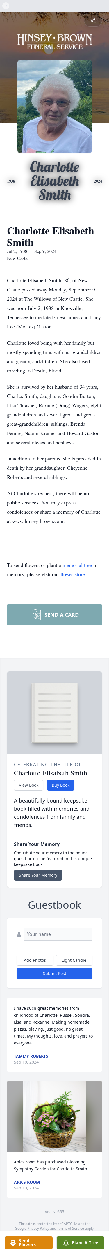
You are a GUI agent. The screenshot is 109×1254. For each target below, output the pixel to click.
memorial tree (77, 564)
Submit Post (54, 973)
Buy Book (60, 785)
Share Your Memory (38, 875)
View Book (28, 785)
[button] (54, 1116)
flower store (72, 574)
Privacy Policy (38, 1228)
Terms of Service (70, 1228)
